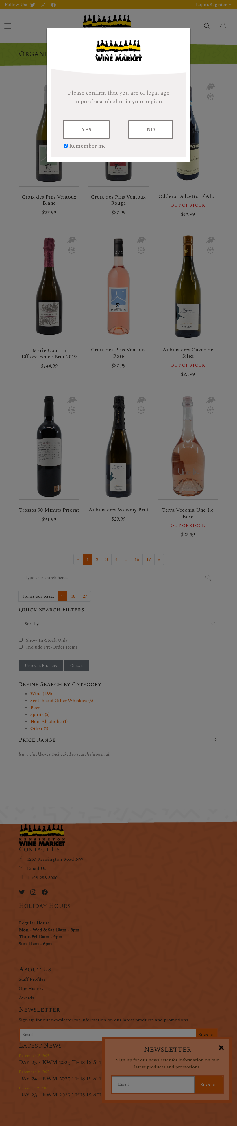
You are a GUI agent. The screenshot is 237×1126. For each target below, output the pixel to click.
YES (86, 129)
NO (151, 129)
